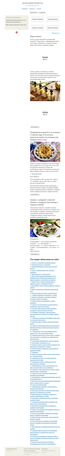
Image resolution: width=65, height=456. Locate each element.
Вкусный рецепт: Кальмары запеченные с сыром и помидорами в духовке (43, 395)
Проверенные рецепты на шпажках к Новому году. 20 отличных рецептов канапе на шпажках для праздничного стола (45, 136)
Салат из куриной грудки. (39, 385)
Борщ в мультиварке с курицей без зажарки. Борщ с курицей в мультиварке (44, 414)
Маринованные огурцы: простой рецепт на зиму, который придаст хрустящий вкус (43, 367)
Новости (32, 8)
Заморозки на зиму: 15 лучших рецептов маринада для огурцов (43, 359)
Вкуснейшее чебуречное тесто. (41, 343)
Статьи (38, 8)
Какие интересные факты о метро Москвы (44, 293)
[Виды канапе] (45, 91)
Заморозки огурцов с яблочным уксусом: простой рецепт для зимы (43, 363)
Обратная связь (45, 448)
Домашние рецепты (32, 3)
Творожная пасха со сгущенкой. (40, 265)
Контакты (26, 448)
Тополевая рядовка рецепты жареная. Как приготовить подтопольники (43, 403)
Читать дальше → (35, 126)
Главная (25, 8)
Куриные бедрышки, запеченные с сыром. (44, 295)
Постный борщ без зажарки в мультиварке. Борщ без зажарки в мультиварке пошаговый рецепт (43, 423)
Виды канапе (35, 36)
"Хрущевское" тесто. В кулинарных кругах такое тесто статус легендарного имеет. (43, 332)
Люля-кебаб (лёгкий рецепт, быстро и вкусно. (45, 341)
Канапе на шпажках (37, 19)
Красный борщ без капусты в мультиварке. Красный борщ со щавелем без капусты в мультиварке (43, 432)
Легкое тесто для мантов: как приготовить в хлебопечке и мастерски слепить (44, 306)
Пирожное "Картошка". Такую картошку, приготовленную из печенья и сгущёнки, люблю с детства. (44, 314)
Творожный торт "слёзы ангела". (41, 274)
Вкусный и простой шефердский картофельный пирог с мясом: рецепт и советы (45, 382)
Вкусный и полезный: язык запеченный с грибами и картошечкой (43, 407)
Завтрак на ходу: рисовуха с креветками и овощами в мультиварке (43, 374)
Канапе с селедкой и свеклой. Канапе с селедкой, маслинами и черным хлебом (44, 202)
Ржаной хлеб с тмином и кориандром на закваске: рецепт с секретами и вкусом (42, 283)
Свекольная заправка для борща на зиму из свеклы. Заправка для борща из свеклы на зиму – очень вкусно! (44, 438)
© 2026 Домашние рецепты (11, 448)
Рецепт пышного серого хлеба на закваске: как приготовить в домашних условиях (45, 346)
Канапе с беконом (53, 28)
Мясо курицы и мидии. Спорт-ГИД (16, 24)
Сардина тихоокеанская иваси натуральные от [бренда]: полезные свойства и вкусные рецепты (45, 326)
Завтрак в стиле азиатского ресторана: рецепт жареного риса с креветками (45, 370)
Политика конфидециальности (30, 450)
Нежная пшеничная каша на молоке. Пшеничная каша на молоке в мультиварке (42, 443)
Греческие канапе (53, 19)
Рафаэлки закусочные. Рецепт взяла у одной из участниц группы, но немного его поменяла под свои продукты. (45, 337)
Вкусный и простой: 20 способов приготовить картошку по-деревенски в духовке (44, 391)
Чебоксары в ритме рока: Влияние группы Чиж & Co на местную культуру (45, 319)
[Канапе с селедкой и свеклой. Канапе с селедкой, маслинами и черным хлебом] (45, 228)
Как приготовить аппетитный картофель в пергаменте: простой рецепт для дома (43, 309)
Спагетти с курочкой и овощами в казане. (43, 263)
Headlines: (35, 329)
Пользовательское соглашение (34, 448)
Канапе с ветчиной (37, 28)
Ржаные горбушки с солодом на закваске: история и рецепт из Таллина (43, 298)
